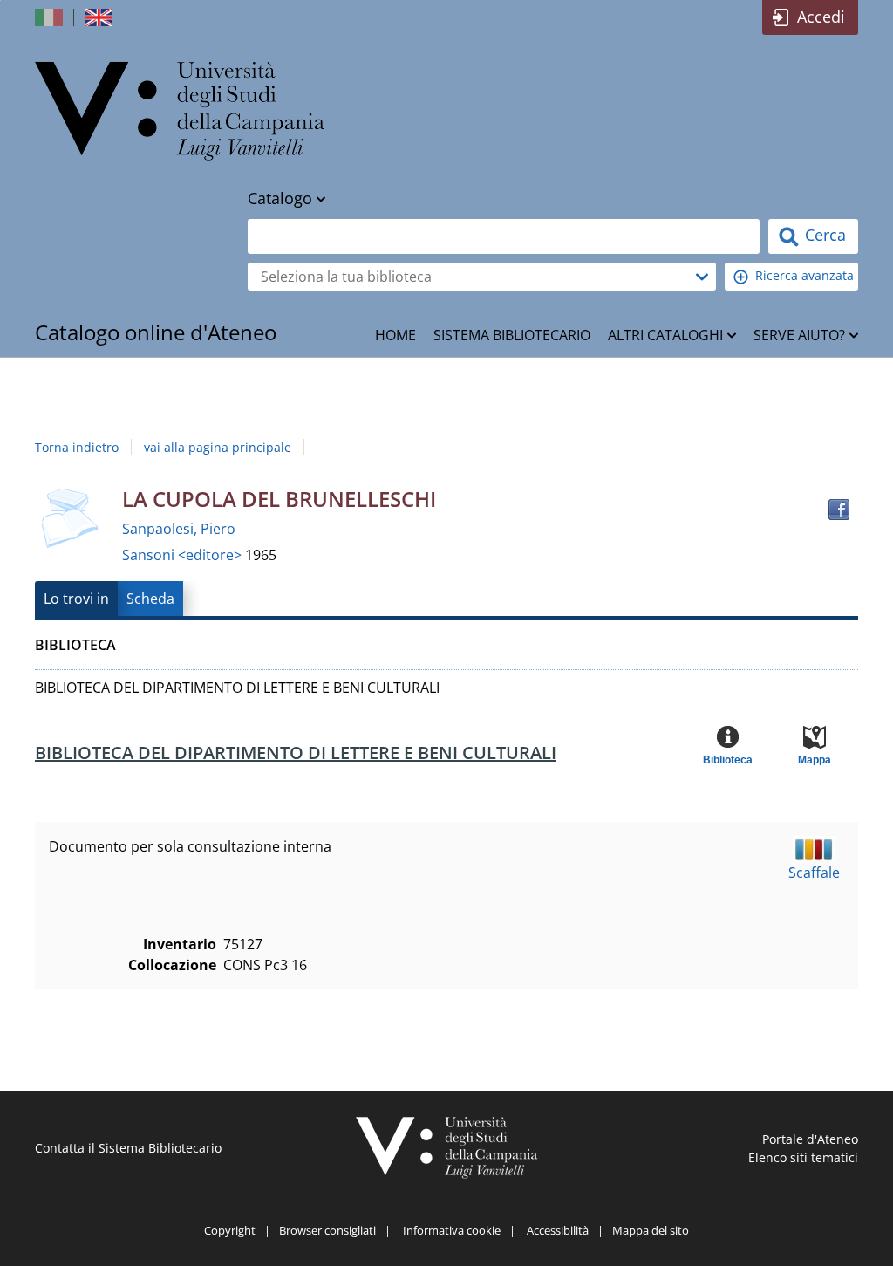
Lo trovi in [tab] (76, 598)
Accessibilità (558, 1230)
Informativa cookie (452, 1230)
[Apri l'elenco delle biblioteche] (702, 277)
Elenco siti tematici (803, 1157)
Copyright (230, 1230)
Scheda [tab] (150, 598)
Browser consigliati (327, 1230)
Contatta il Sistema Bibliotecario (128, 1147)
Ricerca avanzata (804, 275)
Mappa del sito (650, 1230)
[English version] (100, 17)
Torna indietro (77, 447)
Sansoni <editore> (183, 555)
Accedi (821, 16)
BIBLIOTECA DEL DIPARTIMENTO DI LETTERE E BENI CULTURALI (295, 752)
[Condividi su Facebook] (838, 509)
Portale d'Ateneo (810, 1139)
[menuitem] (395, 335)
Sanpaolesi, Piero (178, 528)
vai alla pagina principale (217, 447)
